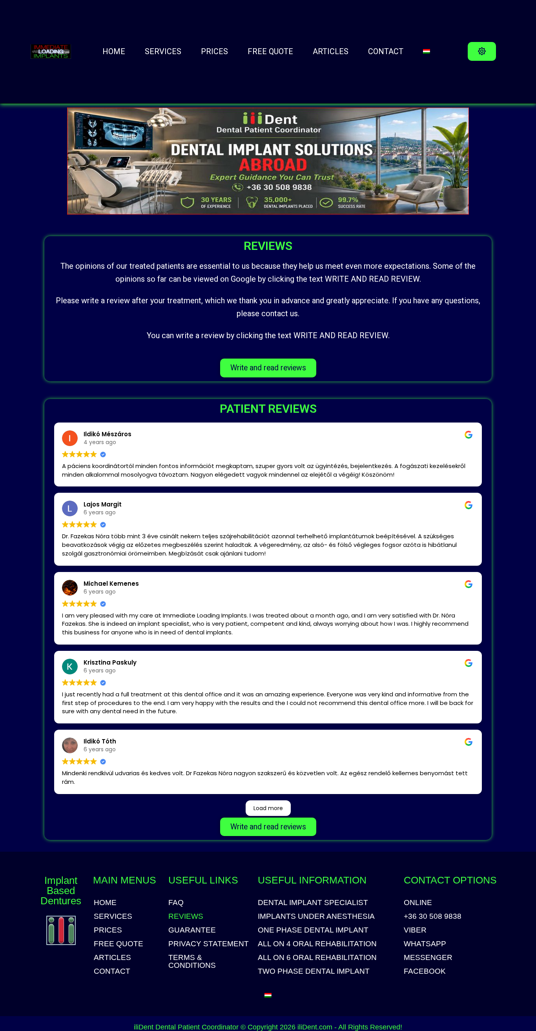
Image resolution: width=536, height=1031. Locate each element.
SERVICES (163, 51)
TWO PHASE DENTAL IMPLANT (314, 971)
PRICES (214, 51)
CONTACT (385, 51)
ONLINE (418, 903)
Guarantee (192, 930)
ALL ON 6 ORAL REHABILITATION (317, 958)
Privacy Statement (208, 944)
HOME (113, 51)
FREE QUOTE (270, 51)
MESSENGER (428, 958)
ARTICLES (330, 51)
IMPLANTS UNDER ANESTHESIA (316, 916)
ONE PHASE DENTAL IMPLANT (313, 930)
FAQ (176, 903)
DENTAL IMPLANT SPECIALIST (313, 903)
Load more (268, 808)
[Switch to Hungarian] (426, 51)
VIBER (415, 930)
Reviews (185, 916)
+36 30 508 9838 (432, 916)
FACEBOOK (425, 971)
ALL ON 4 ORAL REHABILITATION (317, 944)
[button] (482, 51)
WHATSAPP (425, 944)
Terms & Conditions (192, 961)
